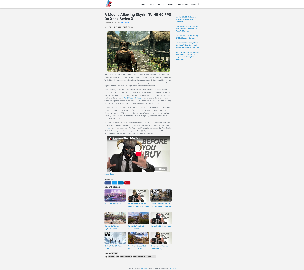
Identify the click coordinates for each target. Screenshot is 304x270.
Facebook (107, 183)
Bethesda (107, 128)
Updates (114, 253)
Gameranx (144, 268)
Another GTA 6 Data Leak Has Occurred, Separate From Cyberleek (186, 19)
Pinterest (127, 183)
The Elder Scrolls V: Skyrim (133, 98)
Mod (117, 257)
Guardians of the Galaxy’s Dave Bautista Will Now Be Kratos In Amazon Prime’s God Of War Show (187, 45)
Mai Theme (172, 268)
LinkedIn (121, 183)
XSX (154, 257)
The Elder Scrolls (126, 257)
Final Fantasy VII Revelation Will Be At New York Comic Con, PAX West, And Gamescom (187, 28)
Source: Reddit (110, 174)
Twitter (114, 183)
